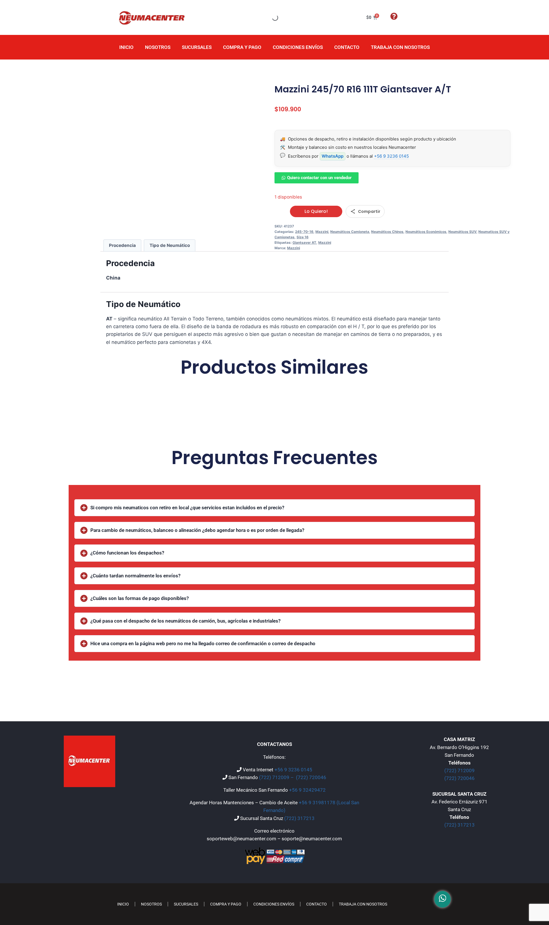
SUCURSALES (197, 47)
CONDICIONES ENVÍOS (298, 47)
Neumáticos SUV (462, 231)
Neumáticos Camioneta (349, 231)
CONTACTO (346, 47)
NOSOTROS (157, 47)
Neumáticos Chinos (387, 231)
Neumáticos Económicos (425, 231)
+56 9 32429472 (307, 790)
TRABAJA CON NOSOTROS (400, 47)
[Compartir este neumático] (365, 211)
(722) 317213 (299, 818)
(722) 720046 (311, 777)
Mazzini (321, 231)
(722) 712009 (459, 770)
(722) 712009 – (277, 777)
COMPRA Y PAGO (242, 47)
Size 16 (303, 237)
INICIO (126, 47)
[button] (274, 508)
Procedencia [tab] (122, 245)
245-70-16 (304, 231)
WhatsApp (332, 156)
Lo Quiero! (316, 211)
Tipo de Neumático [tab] (170, 245)
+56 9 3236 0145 (391, 156)
